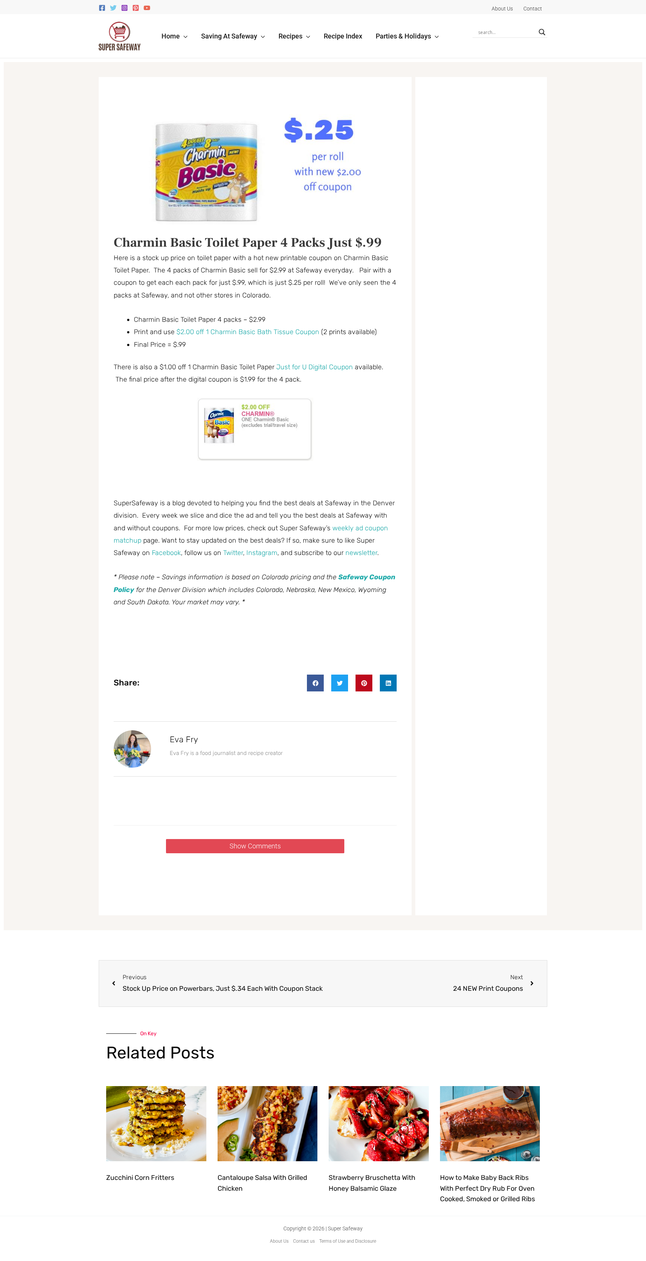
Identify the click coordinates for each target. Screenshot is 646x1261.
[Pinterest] (135, 7)
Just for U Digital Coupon (314, 367)
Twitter (233, 553)
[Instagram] (124, 7)
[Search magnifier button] (542, 32)
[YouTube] (147, 7)
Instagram (261, 553)
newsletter (361, 553)
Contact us (304, 1241)
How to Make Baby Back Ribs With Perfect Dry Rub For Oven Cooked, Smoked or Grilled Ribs (487, 1188)
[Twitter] (113, 7)
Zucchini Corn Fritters (140, 1178)
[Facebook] (102, 7)
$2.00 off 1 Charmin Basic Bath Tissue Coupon (247, 332)
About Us (279, 1241)
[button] (184, 36)
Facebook (166, 553)
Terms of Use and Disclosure (347, 1241)
